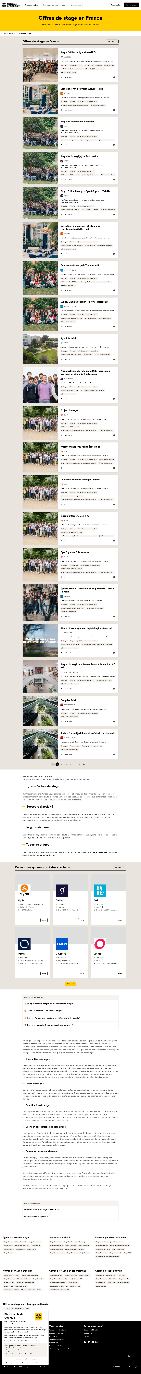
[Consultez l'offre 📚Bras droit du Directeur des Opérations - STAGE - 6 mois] (40, 602)
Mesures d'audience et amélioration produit (19, 1354)
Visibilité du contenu (12, 1352)
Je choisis (25, 1363)
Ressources (75, 5)
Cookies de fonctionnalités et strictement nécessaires (22, 1348)
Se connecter (131, 5)
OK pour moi (40, 1363)
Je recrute (115, 5)
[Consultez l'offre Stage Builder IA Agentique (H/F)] (40, 65)
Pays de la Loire (34, 838)
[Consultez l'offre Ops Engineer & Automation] (40, 564)
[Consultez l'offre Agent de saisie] (40, 349)
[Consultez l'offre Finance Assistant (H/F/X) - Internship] (40, 278)
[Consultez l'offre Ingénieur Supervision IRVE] (40, 528)
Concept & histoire (91, 1330)
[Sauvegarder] (114, 77)
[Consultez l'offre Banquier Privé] (40, 711)
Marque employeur (56, 1333)
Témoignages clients (57, 1339)
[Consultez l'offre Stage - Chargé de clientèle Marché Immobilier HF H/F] (40, 676)
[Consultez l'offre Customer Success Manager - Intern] (40, 492)
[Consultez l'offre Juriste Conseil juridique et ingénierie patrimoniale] (40, 744)
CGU (20, 1367)
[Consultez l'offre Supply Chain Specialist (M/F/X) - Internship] (40, 314)
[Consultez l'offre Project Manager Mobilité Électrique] (40, 457)
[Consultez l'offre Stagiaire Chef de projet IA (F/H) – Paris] (40, 99)
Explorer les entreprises (54, 5)
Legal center (30, 1367)
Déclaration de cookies (32, 1341)
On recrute (88, 1333)
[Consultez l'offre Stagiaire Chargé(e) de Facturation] (40, 168)
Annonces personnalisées (14, 1350)
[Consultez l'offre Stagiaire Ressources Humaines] (40, 133)
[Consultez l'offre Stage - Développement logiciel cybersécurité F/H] (40, 640)
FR (132, 1356)
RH (43, 817)
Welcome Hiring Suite (57, 1330)
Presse (86, 1336)
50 (84, 764)
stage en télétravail (99, 852)
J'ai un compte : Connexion (60, 1349)
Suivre (44, 920)
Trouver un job (31, 5)
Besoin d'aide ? (55, 1346)
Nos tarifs (53, 1336)
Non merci (9, 1363)
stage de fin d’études (45, 855)
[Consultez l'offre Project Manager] (40, 423)
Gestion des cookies (45, 1367)
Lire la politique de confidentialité (14, 1341)
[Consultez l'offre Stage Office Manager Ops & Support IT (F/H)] (40, 203)
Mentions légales (10, 1367)
